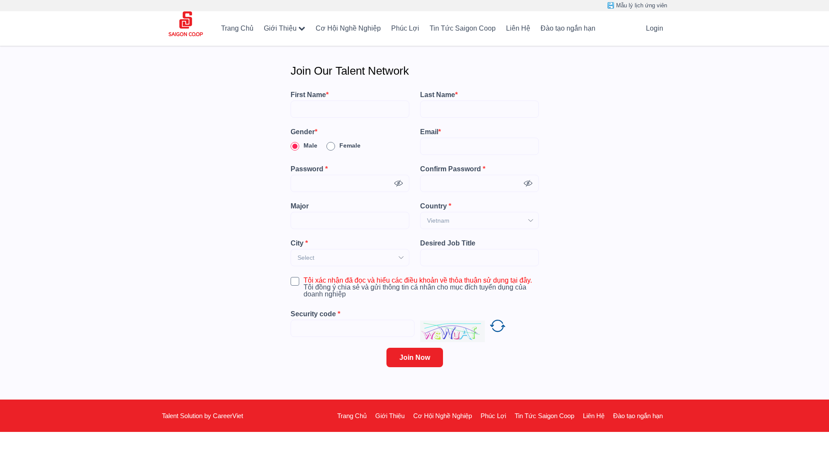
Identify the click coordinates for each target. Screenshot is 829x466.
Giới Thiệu (280, 28)
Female (350, 145)
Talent (171, 415)
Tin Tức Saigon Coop (463, 28)
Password (309, 169)
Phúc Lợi (405, 28)
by (208, 415)
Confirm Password (452, 169)
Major (300, 206)
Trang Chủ (237, 28)
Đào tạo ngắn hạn (568, 28)
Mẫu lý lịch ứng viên (641, 5)
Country (435, 206)
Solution (192, 415)
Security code (315, 314)
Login (654, 28)
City (299, 243)
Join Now (414, 357)
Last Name (439, 94)
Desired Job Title (447, 243)
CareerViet (228, 415)
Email (430, 132)
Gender (304, 132)
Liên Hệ (518, 28)
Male (310, 145)
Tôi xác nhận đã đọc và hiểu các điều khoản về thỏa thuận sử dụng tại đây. (418, 280)
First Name (310, 94)
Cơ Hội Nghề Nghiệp (348, 28)
